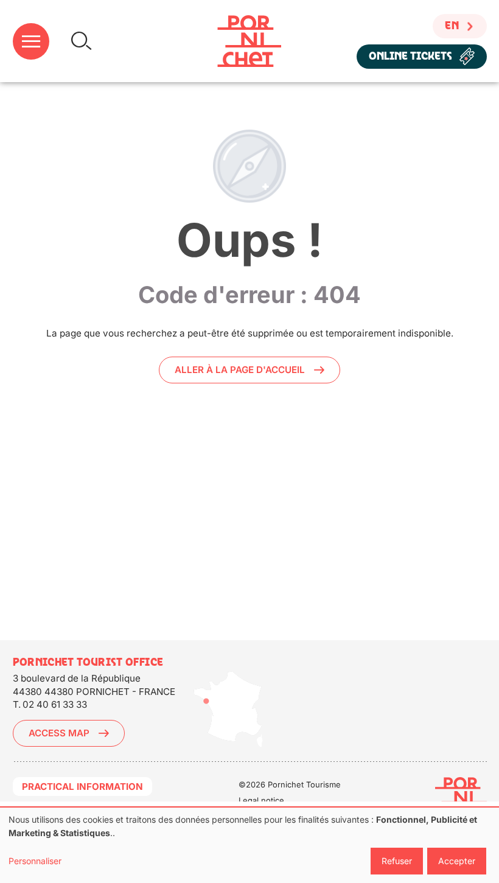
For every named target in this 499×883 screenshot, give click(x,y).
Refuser (397, 861)
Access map (59, 733)
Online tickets (410, 56)
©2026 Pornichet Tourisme (290, 784)
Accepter (456, 861)
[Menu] (31, 41)
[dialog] (249, 845)
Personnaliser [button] (35, 861)
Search (81, 41)
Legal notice (261, 800)
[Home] (249, 41)
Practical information (82, 786)
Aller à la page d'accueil (240, 369)
